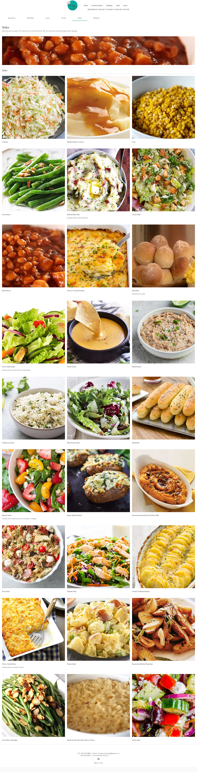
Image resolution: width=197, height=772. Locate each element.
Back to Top (98, 763)
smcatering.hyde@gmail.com (108, 754)
